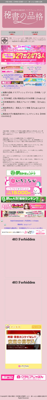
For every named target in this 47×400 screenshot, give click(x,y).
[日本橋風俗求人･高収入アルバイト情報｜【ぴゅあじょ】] (23, 103)
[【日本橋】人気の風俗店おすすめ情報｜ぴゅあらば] (23, 98)
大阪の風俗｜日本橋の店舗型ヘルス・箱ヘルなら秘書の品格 (23, 2)
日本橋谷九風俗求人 (11, 228)
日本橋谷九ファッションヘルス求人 (31, 228)
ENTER (12, 33)
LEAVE (35, 33)
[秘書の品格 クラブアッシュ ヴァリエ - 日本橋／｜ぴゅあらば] (23, 93)
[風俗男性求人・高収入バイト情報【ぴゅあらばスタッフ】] (23, 109)
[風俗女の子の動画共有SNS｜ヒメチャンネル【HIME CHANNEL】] (23, 115)
